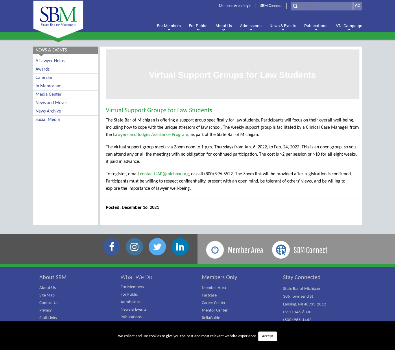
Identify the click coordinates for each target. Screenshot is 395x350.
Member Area (214, 288)
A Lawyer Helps (50, 61)
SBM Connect (271, 6)
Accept (267, 336)
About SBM (53, 278)
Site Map (47, 295)
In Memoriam (49, 86)
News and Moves (51, 103)
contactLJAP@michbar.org (164, 174)
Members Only (219, 278)
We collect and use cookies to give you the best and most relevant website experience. (195, 336)
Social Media (48, 119)
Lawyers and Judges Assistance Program (150, 134)
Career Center (214, 303)
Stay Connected (302, 278)
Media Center (49, 94)
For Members (132, 287)
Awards (42, 69)
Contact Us (48, 303)
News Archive (48, 111)
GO (357, 6)
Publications (131, 317)
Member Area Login (235, 6)
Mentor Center (215, 310)
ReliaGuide (211, 318)
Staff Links (48, 318)
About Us (47, 288)
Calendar (44, 77)
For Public (129, 294)
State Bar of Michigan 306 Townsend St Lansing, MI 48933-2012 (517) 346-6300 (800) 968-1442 (304, 304)
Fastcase (209, 295)
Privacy (45, 310)
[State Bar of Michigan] (58, 19)
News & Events (134, 309)
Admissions (131, 302)
